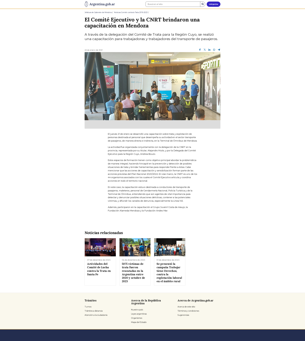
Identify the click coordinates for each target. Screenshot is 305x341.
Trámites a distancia (94, 311)
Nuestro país (137, 310)
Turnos (88, 307)
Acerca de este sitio (186, 307)
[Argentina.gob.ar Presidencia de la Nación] (100, 4)
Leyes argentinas (139, 314)
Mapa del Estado (139, 322)
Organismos (136, 318)
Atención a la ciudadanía (96, 315)
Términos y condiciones (188, 311)
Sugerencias (183, 315)
